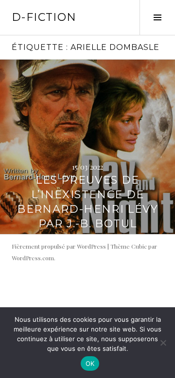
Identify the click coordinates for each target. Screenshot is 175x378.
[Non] (163, 342)
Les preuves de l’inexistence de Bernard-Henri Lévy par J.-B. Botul (87, 201)
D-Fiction (44, 17)
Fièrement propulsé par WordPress (59, 246)
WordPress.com (33, 258)
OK (90, 363)
